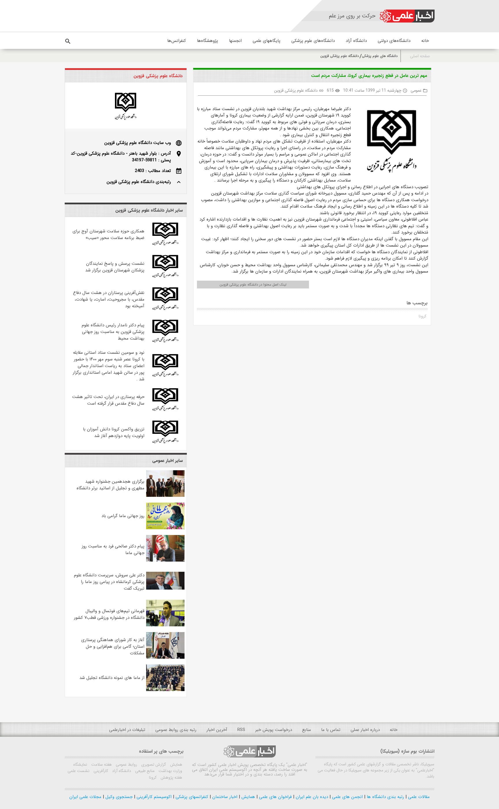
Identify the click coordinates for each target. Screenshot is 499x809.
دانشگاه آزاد (356, 40)
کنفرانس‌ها (176, 40)
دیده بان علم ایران (311, 796)
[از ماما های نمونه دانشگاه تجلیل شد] (165, 689)
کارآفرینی (100, 771)
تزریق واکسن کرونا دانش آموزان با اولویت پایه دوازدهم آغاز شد (113, 432)
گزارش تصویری (153, 764)
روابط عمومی (126, 764)
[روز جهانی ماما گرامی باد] (165, 528)
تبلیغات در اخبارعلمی (127, 729)
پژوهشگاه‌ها (207, 40)
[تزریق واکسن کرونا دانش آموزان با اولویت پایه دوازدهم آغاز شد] (165, 443)
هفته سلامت (101, 764)
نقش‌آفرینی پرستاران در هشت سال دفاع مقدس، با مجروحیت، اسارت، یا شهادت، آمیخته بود (108, 299)
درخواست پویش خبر (273, 729)
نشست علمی (79, 771)
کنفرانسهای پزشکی (191, 796)
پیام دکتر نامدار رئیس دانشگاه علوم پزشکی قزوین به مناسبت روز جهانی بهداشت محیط (113, 332)
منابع (306, 729)
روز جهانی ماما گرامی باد (122, 515)
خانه (425, 40)
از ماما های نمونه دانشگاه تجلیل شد (111, 677)
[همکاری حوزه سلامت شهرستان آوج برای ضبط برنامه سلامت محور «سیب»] (165, 245)
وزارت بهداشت (169, 771)
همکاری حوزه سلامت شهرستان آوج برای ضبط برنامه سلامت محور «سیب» (108, 234)
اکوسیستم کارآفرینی (153, 796)
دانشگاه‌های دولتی (394, 40)
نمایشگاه (80, 764)
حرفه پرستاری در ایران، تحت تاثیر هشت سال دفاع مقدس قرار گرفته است (108, 400)
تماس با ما (330, 729)
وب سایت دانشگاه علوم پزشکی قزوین (137, 142)
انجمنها (235, 40)
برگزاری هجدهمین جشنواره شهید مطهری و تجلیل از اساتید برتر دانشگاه (110, 485)
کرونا (422, 316)
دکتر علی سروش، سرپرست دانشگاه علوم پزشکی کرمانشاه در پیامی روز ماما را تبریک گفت (109, 582)
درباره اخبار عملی (365, 729)
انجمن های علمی (347, 796)
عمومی (416, 90)
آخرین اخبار (216, 729)
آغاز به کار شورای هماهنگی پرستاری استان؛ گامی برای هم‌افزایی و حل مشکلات (112, 646)
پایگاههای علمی (266, 40)
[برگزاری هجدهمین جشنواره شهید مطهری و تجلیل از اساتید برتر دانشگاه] (165, 495)
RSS (241, 729)
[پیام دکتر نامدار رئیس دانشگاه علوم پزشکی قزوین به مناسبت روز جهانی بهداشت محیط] (165, 342)
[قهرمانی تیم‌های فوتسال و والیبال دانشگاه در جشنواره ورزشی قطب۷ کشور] (165, 625)
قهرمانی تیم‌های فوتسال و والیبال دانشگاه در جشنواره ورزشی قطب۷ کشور (109, 614)
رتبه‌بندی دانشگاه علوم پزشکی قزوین (139, 181)
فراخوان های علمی (275, 796)
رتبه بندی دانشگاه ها (384, 796)
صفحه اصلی (420, 56)
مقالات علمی (418, 796)
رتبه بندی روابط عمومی (175, 729)
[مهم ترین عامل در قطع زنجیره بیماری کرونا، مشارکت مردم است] (389, 140)
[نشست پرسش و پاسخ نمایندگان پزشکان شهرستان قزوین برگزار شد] (165, 277)
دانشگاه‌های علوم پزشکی (313, 40)
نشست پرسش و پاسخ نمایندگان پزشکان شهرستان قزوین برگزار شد (114, 267)
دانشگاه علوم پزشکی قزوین (339, 56)
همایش (175, 764)
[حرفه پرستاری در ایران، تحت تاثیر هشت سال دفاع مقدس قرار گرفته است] (165, 411)
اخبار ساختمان (224, 796)
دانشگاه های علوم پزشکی (380, 56)
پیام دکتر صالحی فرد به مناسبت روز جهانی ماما (113, 549)
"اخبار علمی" (296, 764)
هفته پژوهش (170, 777)
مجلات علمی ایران (85, 796)
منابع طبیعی (144, 771)
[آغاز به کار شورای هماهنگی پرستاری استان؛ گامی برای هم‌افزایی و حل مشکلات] (165, 657)
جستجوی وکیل (118, 796)
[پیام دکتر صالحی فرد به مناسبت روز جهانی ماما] (165, 560)
